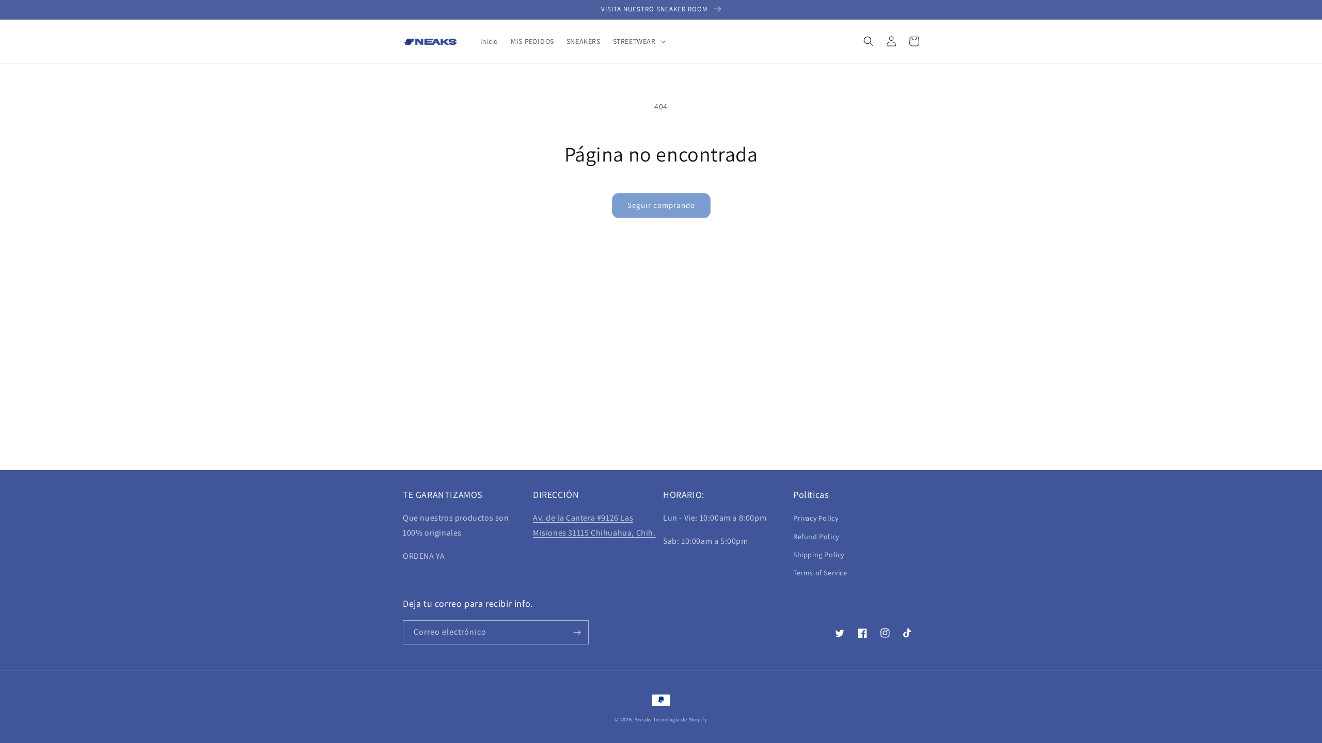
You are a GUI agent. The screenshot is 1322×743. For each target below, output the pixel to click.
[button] (638, 41)
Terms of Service (820, 572)
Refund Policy (816, 536)
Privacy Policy (815, 518)
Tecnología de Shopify (680, 719)
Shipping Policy (818, 554)
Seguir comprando (661, 205)
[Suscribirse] (576, 632)
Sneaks (643, 719)
